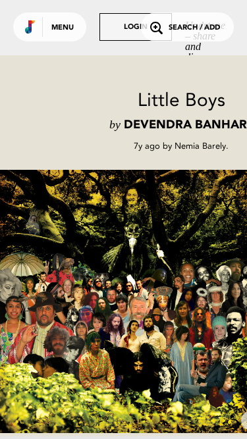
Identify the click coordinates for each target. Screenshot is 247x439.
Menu (62, 28)
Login (136, 27)
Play (131, 301)
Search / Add (194, 28)
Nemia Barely (200, 146)
